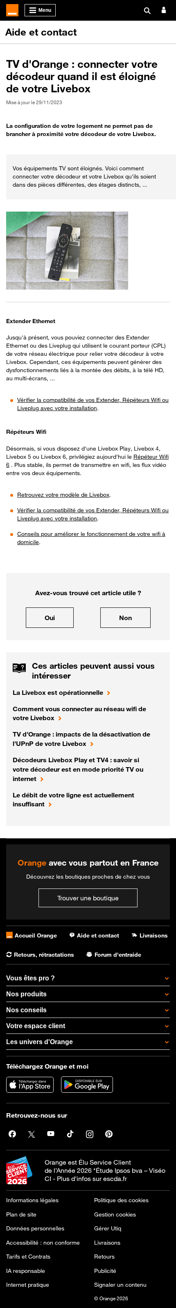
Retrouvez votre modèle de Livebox (63, 494)
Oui (50, 618)
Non (125, 618)
